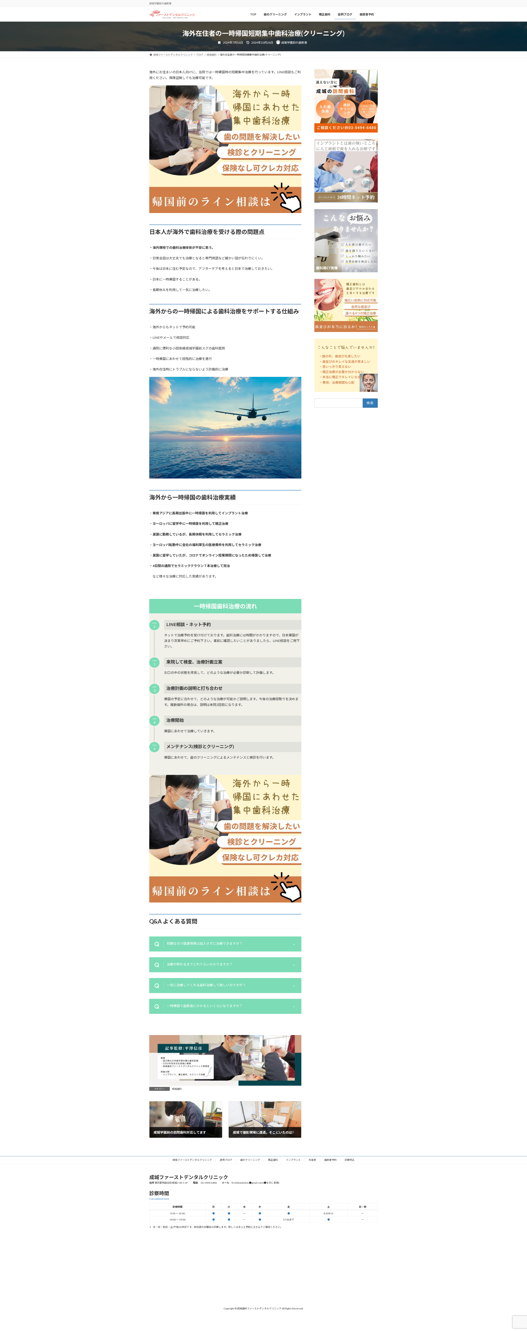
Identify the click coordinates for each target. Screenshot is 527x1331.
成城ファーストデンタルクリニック (192, 1159)
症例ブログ (226, 1159)
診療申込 (349, 1159)
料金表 (312, 1159)
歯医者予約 (330, 1159)
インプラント (293, 1159)
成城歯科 (177, 1088)
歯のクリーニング (250, 1159)
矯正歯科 (273, 1159)
